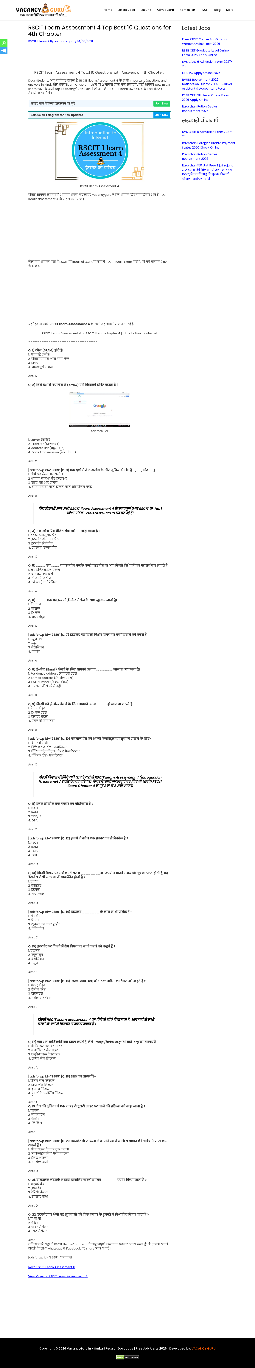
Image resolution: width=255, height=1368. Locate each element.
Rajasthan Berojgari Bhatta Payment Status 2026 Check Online (208, 145)
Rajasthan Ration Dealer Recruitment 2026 (199, 108)
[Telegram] (3, 50)
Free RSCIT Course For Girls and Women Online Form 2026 (205, 41)
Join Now (161, 103)
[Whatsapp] (3, 43)
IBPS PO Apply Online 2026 (201, 73)
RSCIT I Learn (37, 41)
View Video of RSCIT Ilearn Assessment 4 (58, 1276)
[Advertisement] (99, 59)
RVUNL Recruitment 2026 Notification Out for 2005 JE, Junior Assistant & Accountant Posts (207, 84)
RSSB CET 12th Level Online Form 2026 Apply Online (205, 97)
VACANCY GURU (204, 1348)
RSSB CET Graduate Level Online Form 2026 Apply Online (205, 52)
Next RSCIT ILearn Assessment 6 (51, 1267)
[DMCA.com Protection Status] (127, 1357)
